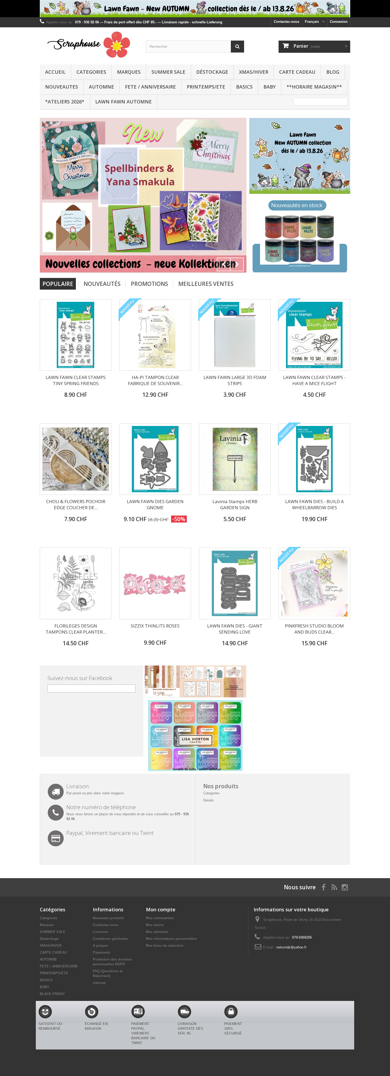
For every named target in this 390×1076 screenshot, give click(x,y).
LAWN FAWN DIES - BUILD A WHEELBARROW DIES (314, 504)
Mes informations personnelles (171, 939)
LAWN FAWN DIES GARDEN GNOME (155, 504)
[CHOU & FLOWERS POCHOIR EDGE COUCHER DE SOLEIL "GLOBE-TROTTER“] (75, 459)
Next (237, 264)
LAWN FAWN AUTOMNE (123, 101)
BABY (269, 87)
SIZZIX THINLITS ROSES (155, 626)
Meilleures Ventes (205, 283)
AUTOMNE (101, 87)
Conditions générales (110, 939)
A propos (100, 946)
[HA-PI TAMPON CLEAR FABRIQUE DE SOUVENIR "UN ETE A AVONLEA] (155, 335)
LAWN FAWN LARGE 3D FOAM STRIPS (234, 380)
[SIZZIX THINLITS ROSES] (155, 583)
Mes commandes (160, 918)
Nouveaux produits (108, 918)
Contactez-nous (286, 22)
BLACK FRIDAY (52, 994)
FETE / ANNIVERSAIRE (150, 87)
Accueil (55, 72)
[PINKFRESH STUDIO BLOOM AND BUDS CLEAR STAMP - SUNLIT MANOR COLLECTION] (314, 583)
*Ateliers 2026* (64, 101)
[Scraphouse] (89, 44)
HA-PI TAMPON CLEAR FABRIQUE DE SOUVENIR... (155, 380)
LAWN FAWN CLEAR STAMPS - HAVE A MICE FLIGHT (314, 380)
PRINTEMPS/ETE (206, 87)
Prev (224, 264)
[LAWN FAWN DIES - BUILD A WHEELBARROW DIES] (314, 459)
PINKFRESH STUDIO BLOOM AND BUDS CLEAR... (314, 629)
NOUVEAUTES (61, 87)
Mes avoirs (155, 925)
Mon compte (160, 909)
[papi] (143, 195)
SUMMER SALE (168, 72)
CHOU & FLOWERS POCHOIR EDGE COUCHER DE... (75, 504)
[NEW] (299, 156)
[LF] (195, 8)
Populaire (57, 283)
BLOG (332, 72)
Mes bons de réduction (165, 946)
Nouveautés (102, 283)
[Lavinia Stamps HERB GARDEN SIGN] (235, 459)
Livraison (100, 932)
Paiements (101, 953)
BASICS (244, 87)
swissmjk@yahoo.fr (291, 947)
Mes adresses (157, 932)
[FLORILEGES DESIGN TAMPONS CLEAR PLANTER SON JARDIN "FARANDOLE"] (75, 583)
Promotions (149, 283)
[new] (299, 234)
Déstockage (212, 72)
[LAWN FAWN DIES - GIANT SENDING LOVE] (235, 583)
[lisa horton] (195, 735)
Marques (129, 72)
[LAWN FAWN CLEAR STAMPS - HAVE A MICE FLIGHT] (314, 335)
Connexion (339, 22)
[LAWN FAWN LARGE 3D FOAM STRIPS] (235, 335)
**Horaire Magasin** (314, 87)
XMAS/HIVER (253, 72)
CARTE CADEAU (297, 72)
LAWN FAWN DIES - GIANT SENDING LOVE (234, 629)
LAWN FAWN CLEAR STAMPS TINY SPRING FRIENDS (76, 380)
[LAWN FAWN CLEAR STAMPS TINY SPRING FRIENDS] (75, 335)
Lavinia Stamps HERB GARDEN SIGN (235, 504)
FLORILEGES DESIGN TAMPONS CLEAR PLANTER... (76, 629)
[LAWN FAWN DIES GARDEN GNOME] (155, 459)
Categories (91, 72)
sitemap (99, 983)
